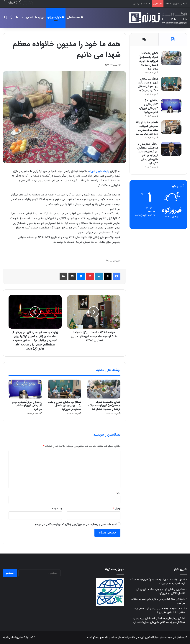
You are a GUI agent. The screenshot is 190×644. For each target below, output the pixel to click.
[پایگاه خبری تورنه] (157, 17)
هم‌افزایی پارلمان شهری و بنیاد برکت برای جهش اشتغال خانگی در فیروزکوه (64, 405)
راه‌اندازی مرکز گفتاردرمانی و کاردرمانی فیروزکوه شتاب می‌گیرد (27, 405)
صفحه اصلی (74, 17)
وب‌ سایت (57, 508)
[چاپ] (63, 276)
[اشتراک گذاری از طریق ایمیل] (72, 276)
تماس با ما (27, 17)
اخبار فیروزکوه (54, 17)
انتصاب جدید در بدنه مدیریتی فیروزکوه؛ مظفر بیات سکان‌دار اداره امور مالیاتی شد (110, 4)
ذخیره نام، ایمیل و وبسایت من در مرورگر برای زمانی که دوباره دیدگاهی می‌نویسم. (75, 524)
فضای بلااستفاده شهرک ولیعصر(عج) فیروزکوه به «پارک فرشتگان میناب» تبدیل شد (104, 405)
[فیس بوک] (116, 276)
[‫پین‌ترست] (90, 276)
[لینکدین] (99, 276)
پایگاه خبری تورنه (99, 171)
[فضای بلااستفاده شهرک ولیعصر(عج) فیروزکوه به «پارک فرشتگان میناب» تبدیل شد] (103, 389)
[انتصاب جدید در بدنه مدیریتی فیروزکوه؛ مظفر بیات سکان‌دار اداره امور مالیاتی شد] (171, 127)
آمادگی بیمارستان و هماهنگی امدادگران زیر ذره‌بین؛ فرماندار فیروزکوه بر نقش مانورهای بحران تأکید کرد (147, 153)
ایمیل (116, 508)
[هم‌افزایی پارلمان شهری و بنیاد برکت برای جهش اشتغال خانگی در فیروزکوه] (64, 389)
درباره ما (39, 17)
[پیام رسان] (81, 276)
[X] (108, 276)
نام (117, 493)
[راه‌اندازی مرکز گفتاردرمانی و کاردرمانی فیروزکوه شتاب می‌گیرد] (25, 389)
